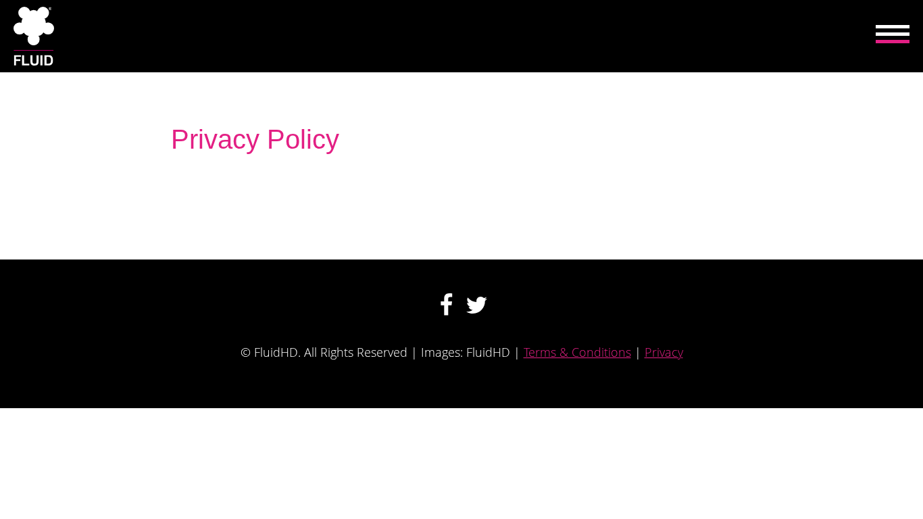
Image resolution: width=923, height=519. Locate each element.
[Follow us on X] (477, 305)
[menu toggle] (892, 36)
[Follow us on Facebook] (446, 305)
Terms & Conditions (577, 352)
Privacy (664, 352)
